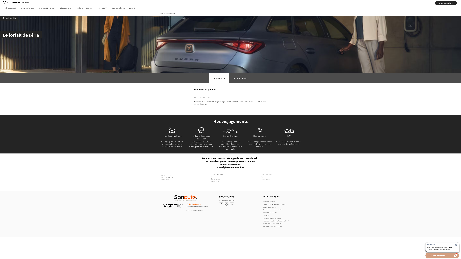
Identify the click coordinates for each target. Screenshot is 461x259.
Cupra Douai (165, 179)
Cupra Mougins (265, 179)
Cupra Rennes (215, 177)
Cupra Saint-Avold (266, 174)
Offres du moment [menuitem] (66, 8)
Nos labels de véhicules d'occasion (201, 137)
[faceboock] (222, 204)
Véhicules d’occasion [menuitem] (27, 8)
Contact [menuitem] (132, 8)
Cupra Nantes (215, 179)
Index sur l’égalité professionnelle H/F (276, 221)
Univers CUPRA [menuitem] (102, 8)
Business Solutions (230, 135)
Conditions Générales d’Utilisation (275, 204)
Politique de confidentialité (272, 210)
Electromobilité (259, 135)
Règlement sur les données (272, 226)
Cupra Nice (264, 177)
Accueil (161, 13)
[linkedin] (232, 204)
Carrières (266, 215)
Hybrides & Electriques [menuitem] (47, 8)
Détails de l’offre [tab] (219, 78)
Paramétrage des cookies (272, 223)
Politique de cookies (270, 212)
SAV (289, 135)
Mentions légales (269, 201)
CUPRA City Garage (217, 174)
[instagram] (227, 204)
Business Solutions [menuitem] (118, 8)
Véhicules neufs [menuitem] (10, 8)
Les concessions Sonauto (272, 218)
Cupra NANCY (215, 181)
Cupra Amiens (165, 175)
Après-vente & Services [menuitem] (85, 8)
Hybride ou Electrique (172, 135)
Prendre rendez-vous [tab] (240, 78)
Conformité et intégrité (271, 207)
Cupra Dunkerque (167, 177)
